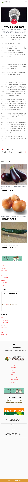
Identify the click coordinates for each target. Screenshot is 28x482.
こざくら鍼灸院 (5, 304)
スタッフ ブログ (4, 325)
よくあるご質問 (4, 277)
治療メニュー (4, 270)
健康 (5, 31)
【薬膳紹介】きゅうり (8, 247)
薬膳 (18, 216)
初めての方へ (4, 268)
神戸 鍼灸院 (10, 31)
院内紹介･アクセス (5, 280)
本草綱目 (8, 186)
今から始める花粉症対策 (14, 27)
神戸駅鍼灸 (15, 31)
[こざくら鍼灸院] (5, 3)
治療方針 (3, 273)
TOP (3, 265)
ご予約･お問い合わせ (5, 282)
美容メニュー (4, 275)
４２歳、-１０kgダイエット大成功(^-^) (13, 153)
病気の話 (19, 186)
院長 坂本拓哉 (17, 29)
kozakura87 (5, 29)
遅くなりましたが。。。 (11, 149)
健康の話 (11, 29)
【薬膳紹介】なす (7, 190)
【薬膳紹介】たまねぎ (8, 219)
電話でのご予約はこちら (15, 480)
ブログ (2, 285)
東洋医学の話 (14, 186)
